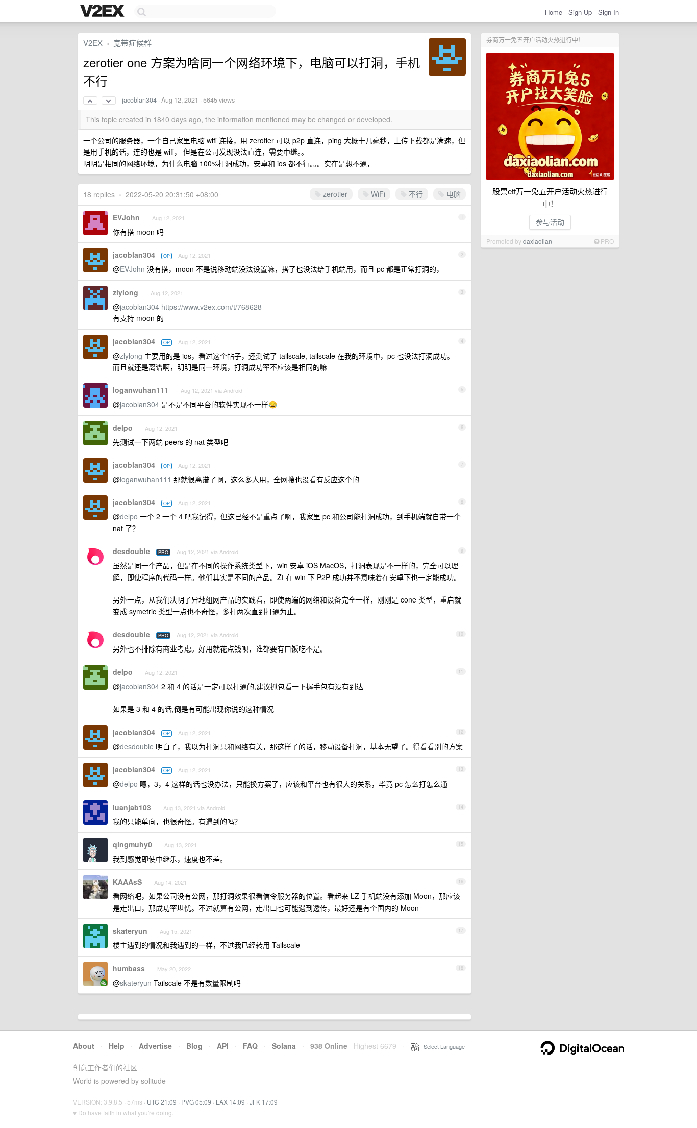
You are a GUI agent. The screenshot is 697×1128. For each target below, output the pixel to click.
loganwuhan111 (140, 390)
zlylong (125, 292)
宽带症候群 (132, 42)
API (223, 1046)
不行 (415, 194)
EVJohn (126, 217)
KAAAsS (127, 881)
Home (553, 12)
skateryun (130, 930)
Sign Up (580, 12)
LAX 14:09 (230, 1101)
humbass (129, 968)
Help (117, 1046)
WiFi (377, 194)
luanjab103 (132, 807)
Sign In (608, 12)
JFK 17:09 (264, 1101)
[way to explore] (103, 11)
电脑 (452, 194)
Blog (194, 1046)
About (83, 1046)
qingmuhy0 (132, 844)
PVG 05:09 (196, 1101)
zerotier (334, 194)
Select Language (442, 1046)
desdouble (131, 551)
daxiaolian (537, 241)
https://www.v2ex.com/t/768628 (211, 307)
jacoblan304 (139, 100)
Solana (284, 1046)
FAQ (250, 1046)
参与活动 (550, 222)
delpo (123, 427)
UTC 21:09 (162, 1101)
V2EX (93, 42)
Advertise (155, 1046)
